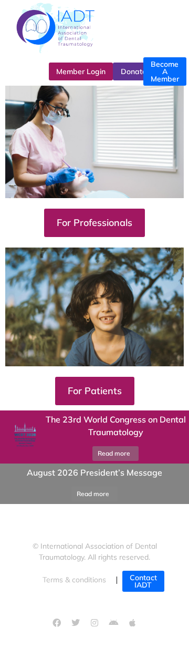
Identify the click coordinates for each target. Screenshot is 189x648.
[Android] (113, 623)
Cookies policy (95, 602)
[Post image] (24, 437)
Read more (114, 453)
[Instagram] (94, 623)
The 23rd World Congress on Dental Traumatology (116, 425)
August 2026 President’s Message (94, 472)
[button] (13, 484)
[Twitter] (75, 623)
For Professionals (94, 223)
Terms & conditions (74, 579)
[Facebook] (56, 623)
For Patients (95, 391)
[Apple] (132, 623)
